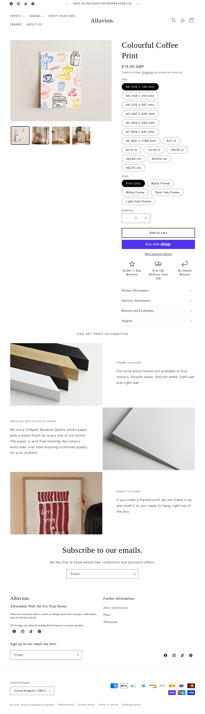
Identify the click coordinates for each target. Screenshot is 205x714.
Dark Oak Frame (167, 192)
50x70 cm (133, 167)
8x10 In (131, 149)
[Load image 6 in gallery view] (40, 135)
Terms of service (108, 704)
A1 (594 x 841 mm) (140, 131)
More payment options (158, 253)
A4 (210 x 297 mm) (140, 104)
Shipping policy (131, 704)
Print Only (133, 183)
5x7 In (171, 140)
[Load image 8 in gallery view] (81, 135)
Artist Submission (115, 607)
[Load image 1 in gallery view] (20, 135)
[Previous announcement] (66, 4)
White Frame (135, 192)
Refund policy (66, 704)
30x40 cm (133, 158)
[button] (17, 16)
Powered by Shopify (42, 704)
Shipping (147, 72)
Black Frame (160, 183)
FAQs (107, 614)
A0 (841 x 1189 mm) (141, 140)
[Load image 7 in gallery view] (61, 135)
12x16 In (154, 149)
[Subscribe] (134, 574)
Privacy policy (86, 704)
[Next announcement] (138, 4)
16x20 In (177, 149)
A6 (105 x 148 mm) (140, 86)
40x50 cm (159, 158)
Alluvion (25, 704)
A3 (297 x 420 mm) (140, 113)
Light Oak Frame (138, 201)
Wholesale (110, 622)
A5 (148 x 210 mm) (140, 95)
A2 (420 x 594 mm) (140, 122)
